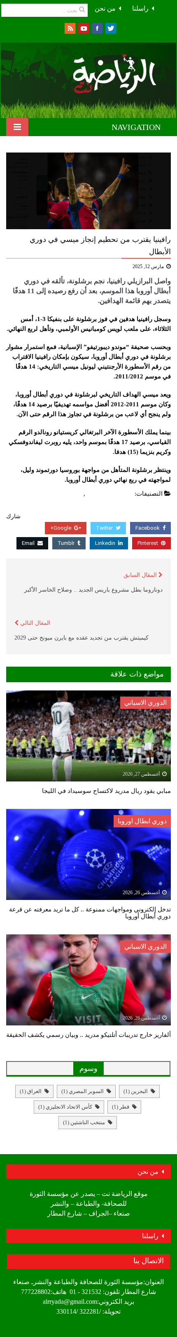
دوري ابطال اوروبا (110, 493)
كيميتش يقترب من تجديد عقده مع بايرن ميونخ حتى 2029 (81, 638)
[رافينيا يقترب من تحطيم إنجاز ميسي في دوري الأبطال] (88, 191)
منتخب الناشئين (84, 1122)
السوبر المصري (82, 1091)
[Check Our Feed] (70, 27)
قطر (120, 1107)
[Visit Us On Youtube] (83, 27)
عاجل (75, 493)
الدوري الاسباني (145, 702)
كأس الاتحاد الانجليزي (65, 1107)
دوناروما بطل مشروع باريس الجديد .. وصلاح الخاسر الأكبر (93, 590)
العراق (31, 1091)
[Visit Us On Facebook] (97, 27)
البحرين (135, 1091)
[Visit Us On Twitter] (110, 27)
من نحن (105, 8)
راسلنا (140, 8)
